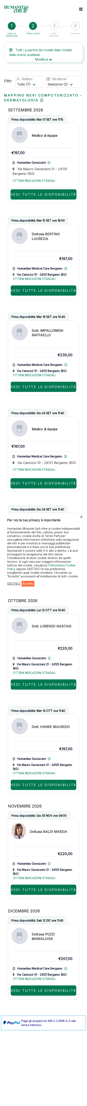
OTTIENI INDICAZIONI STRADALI (34, 180)
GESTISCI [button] (14, 584)
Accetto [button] (28, 584)
